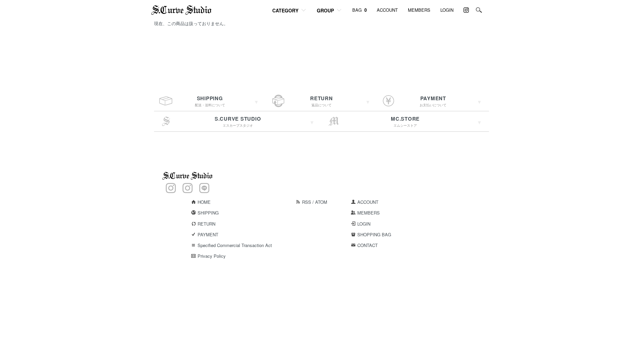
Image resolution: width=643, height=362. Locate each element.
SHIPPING (208, 212)
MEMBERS (419, 10)
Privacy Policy (212, 256)
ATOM (321, 202)
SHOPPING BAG (374, 234)
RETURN (206, 224)
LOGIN (446, 10)
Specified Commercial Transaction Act (235, 245)
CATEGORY (285, 10)
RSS (306, 202)
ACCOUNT (387, 10)
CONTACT (367, 245)
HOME (204, 202)
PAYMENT (208, 234)
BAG (359, 10)
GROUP (325, 10)
